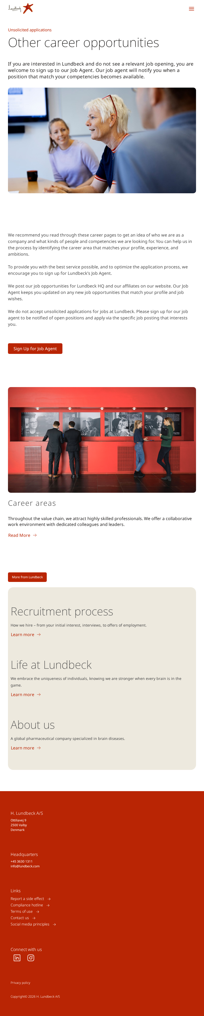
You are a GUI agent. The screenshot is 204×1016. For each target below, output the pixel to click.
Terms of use (22, 911)
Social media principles (30, 924)
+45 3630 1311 (22, 861)
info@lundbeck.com (25, 866)
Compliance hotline (27, 905)
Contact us (20, 918)
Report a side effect (27, 899)
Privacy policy (20, 982)
